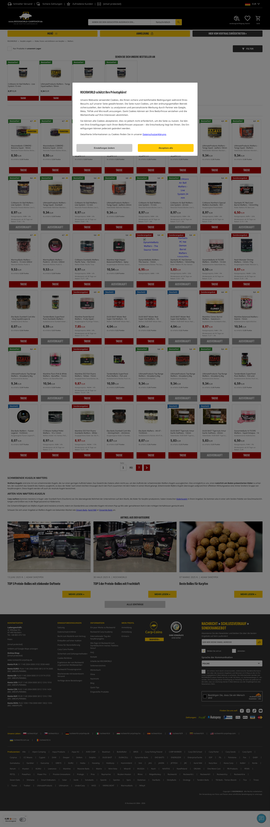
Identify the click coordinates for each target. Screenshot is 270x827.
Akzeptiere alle (166, 148)
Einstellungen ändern (104, 148)
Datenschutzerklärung (154, 134)
